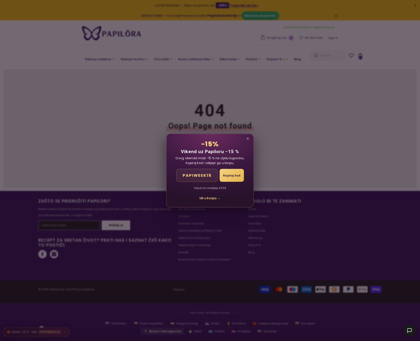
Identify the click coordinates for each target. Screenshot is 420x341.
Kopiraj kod (231, 175)
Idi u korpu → (210, 198)
